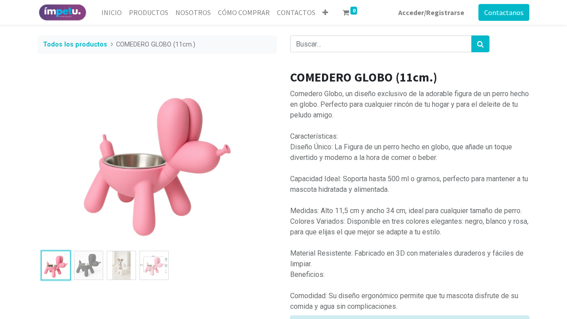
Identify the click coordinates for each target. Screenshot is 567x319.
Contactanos (504, 12)
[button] (325, 12)
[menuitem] (111, 12)
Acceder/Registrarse (431, 12)
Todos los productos (75, 44)
